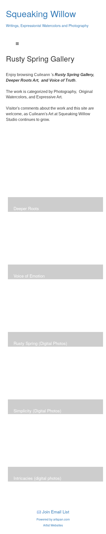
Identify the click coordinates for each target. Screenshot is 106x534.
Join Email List (55, 512)
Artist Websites (53, 525)
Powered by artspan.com (53, 519)
